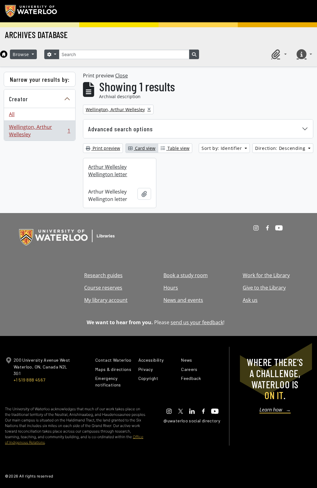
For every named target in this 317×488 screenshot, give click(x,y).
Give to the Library (264, 287)
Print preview (105, 148)
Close (121, 75)
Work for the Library (266, 275)
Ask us (250, 300)
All (12, 114)
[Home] (3, 54)
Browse (22, 54)
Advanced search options (120, 129)
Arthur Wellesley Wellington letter (107, 170)
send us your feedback (197, 322)
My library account (106, 300)
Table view (177, 148)
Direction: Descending (281, 148)
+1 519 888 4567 (29, 379)
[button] (278, 54)
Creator (18, 98)
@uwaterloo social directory (191, 420)
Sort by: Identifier (222, 148)
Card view (144, 148)
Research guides (103, 275)
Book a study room (185, 275)
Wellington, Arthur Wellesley (39, 131)
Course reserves (103, 287)
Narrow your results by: (40, 79)
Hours (170, 287)
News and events (183, 300)
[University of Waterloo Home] (31, 11)
